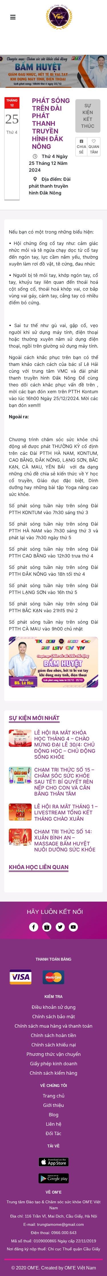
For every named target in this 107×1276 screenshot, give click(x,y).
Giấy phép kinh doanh (53, 1063)
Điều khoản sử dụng (54, 1007)
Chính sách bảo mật (53, 1016)
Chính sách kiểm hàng (53, 1073)
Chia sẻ (81, 149)
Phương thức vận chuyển (54, 1054)
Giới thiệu (53, 1105)
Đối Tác (53, 1133)
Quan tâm (93, 149)
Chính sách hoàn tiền (53, 1035)
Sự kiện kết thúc (87, 116)
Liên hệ (53, 1124)
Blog (53, 1114)
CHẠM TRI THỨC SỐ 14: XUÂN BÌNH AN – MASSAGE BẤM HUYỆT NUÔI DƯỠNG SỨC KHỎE (65, 841)
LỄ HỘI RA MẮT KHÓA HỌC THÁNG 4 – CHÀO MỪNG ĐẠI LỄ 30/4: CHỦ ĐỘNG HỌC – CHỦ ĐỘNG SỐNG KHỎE (64, 745)
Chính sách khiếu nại (53, 1045)
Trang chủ (53, 1096)
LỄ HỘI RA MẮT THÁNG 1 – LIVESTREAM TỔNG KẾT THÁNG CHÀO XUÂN (66, 812)
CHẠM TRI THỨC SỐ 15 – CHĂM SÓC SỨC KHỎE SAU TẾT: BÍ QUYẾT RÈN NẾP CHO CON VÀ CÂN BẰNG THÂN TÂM (64, 782)
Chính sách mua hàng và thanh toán (53, 1026)
